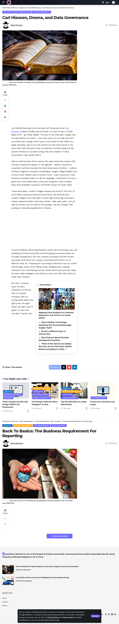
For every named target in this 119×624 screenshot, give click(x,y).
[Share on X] (5, 106)
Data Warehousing (23, 12)
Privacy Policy (53, 617)
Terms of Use (68, 617)
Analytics (8, 391)
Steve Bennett (16, 443)
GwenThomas (16, 25)
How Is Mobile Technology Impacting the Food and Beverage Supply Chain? (55, 325)
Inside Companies (58, 425)
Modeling (8, 398)
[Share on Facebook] (5, 100)
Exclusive (27, 570)
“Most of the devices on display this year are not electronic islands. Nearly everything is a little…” (55, 346)
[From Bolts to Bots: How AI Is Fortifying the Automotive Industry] (8, 580)
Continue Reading (59, 536)
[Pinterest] (112, 614)
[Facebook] (105, 614)
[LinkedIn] (115, 614)
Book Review (8, 12)
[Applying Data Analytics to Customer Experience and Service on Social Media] (57, 299)
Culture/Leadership (41, 425)
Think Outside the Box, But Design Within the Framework (15, 404)
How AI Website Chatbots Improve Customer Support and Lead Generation (47, 566)
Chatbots (19, 570)
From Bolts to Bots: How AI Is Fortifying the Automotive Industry (42, 577)
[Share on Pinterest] (5, 111)
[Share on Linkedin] (5, 117)
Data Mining (38, 391)
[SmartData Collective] (8, 2)
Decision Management (41, 12)
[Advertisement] (44, 106)
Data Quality (68, 394)
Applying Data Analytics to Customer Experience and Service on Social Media (56, 315)
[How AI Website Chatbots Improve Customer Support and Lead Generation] (8, 569)
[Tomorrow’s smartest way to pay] (103, 390)
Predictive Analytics (42, 398)
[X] (108, 614)
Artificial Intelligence (24, 581)
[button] (95, 616)
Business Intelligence (42, 388)
